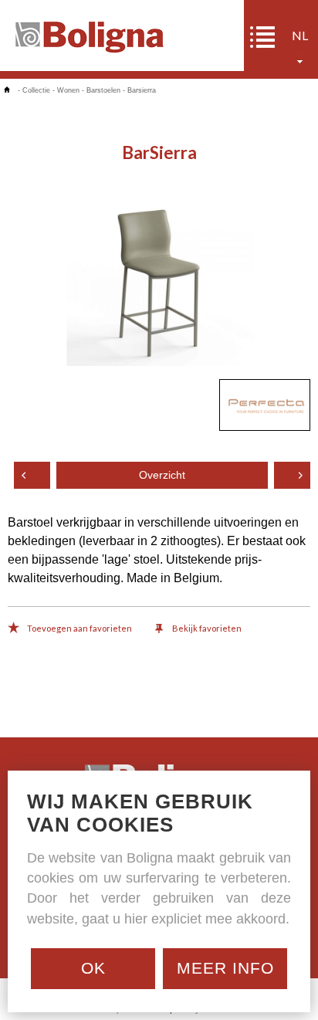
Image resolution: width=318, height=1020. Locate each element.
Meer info (225, 968)
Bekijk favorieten (206, 628)
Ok (93, 968)
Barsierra (141, 90)
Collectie (36, 90)
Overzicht (162, 475)
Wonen (68, 90)
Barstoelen (103, 90)
